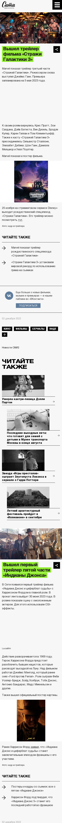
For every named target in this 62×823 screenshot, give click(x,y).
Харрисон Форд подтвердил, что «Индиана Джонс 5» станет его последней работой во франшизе (32, 801)
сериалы (38, 328)
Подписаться (28, 305)
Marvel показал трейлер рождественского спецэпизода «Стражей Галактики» (31, 251)
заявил (35, 747)
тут (20, 219)
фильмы (21, 328)
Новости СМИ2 (10, 347)
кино (7, 328)
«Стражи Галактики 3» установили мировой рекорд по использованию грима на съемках (33, 266)
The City (8, 4)
